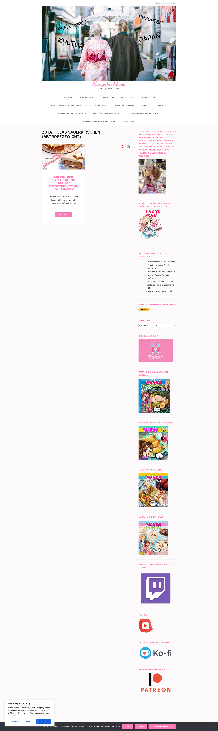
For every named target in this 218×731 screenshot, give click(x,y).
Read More (64, 214)
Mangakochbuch (109, 84)
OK (128, 727)
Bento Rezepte (148, 97)
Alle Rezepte (108, 97)
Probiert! (162, 105)
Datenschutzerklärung (162, 727)
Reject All (29, 722)
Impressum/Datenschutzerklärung (99, 122)
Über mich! (68, 97)
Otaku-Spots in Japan (124, 105)
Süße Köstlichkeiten (63, 177)
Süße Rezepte (127, 97)
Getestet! (146, 105)
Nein (141, 727)
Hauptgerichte (87, 97)
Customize (15, 722)
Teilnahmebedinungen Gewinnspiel (143, 114)
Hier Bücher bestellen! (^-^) (106, 114)
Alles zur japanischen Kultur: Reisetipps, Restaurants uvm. (79, 105)
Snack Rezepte (129, 122)
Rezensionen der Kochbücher (72, 114)
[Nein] (215, 726)
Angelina (73, 166)
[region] (29, 713)
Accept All (44, 722)
